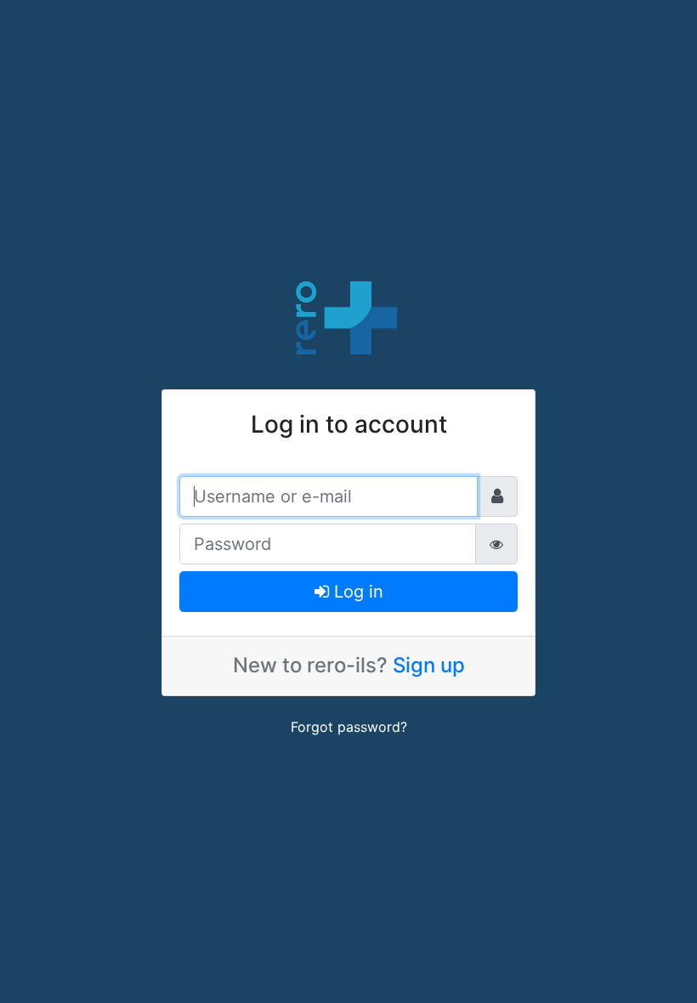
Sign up (429, 665)
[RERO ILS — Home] (348, 316)
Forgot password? (349, 726)
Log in (356, 591)
